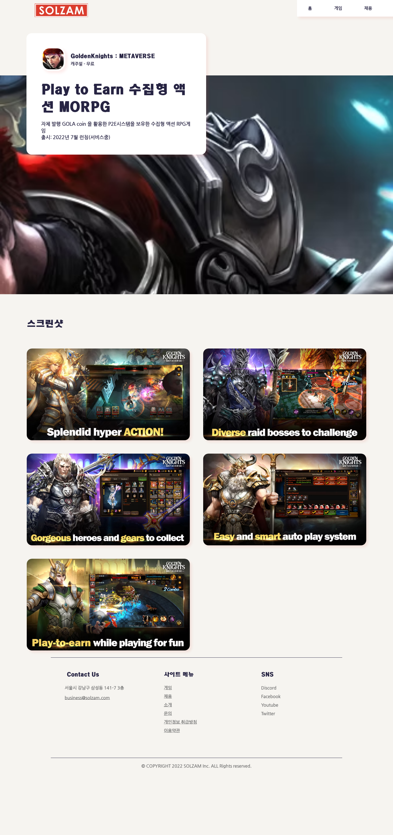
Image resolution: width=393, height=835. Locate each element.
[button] (338, 8)
